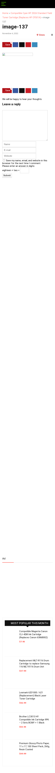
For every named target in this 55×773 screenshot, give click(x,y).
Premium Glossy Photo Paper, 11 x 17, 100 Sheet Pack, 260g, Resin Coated (34, 746)
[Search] (50, 4)
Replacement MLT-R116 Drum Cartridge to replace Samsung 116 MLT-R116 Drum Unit (34, 663)
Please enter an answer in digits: (18, 166)
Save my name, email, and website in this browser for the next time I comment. (24, 162)
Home (5, 13)
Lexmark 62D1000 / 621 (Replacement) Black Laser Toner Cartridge (32, 695)
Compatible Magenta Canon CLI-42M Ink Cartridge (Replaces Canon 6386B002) (33, 634)
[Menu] (3, 4)
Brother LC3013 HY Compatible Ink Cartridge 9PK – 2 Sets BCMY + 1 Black (34, 719)
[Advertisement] (25, 589)
